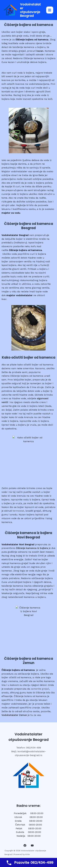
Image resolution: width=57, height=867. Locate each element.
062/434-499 (33, 747)
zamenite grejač (40, 688)
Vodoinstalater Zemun (14, 715)
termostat (18, 510)
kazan (39, 51)
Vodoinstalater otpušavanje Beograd (30, 10)
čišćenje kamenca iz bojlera (32, 548)
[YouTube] (32, 845)
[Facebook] (25, 845)
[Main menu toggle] (49, 10)
